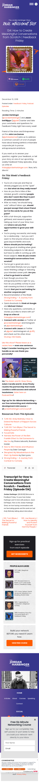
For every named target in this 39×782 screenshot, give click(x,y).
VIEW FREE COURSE (19, 643)
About (14, 698)
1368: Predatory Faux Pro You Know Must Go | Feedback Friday (22, 614)
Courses (22, 698)
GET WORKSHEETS (19, 554)
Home (19, 693)
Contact (19, 704)
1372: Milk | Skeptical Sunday (21, 571)
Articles (7, 698)
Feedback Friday (19, 103)
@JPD (32, 331)
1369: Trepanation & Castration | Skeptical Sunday (21, 604)
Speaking (31, 698)
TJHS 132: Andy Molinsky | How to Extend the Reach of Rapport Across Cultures (20, 422)
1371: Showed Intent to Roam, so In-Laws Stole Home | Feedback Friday (22, 582)
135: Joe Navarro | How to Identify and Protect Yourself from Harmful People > (29, 522)
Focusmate (9, 433)
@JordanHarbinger (11, 117)
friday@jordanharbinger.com (15, 167)
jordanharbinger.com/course (17, 409)
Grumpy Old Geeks (12, 337)
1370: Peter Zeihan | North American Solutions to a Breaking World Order (23, 593)
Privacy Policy (21, 774)
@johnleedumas (10, 137)
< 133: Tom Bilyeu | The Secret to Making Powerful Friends (10, 521)
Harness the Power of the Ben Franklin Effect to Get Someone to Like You (19, 438)
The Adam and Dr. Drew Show (18, 381)
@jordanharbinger (14, 325)
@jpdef (16, 120)
